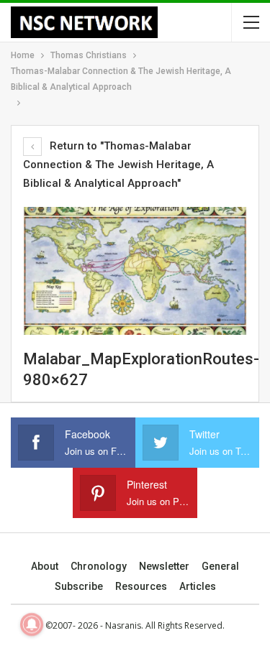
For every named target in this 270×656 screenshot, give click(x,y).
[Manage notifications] (31, 624)
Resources (141, 586)
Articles (197, 586)
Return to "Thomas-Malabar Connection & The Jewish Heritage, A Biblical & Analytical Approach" (118, 164)
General (220, 566)
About (44, 566)
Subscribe (79, 586)
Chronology (99, 566)
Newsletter (164, 566)
